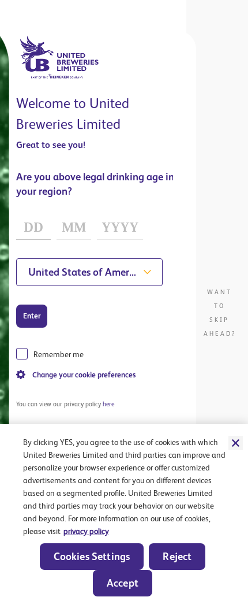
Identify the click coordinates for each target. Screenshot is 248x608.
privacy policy (86, 531)
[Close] (235, 442)
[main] (124, 516)
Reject (177, 556)
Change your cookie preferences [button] (84, 374)
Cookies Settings (92, 556)
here (108, 404)
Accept (122, 583)
